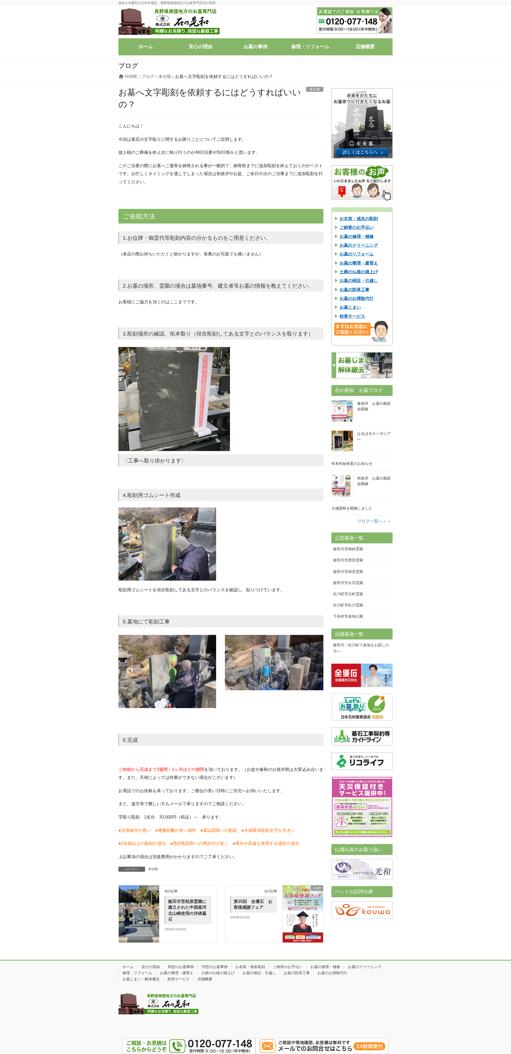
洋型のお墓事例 (214, 967)
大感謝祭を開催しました (351, 508)
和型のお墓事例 (181, 967)
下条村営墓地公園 (348, 616)
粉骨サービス (178, 979)
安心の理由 (150, 967)
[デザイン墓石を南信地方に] (362, 123)
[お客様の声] (362, 183)
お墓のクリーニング (364, 967)
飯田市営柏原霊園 (348, 571)
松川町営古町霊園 (348, 594)
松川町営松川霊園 (348, 605)
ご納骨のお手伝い (288, 967)
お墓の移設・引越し (259, 973)
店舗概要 (204, 979)
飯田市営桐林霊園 (348, 549)
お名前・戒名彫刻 (250, 967)
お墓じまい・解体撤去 (141, 979)
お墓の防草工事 (297, 973)
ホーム (128, 967)
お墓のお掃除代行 (332, 973)
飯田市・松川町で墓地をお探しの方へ (361, 648)
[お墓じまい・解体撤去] (362, 365)
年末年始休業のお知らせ (351, 463)
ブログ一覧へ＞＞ (374, 521)
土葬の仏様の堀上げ (218, 973)
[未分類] (139, 900)
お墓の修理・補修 (325, 967)
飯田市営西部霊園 (348, 560)
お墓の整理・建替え (176, 973)
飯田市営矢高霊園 (348, 583)
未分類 (153, 869)
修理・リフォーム (137, 973)
